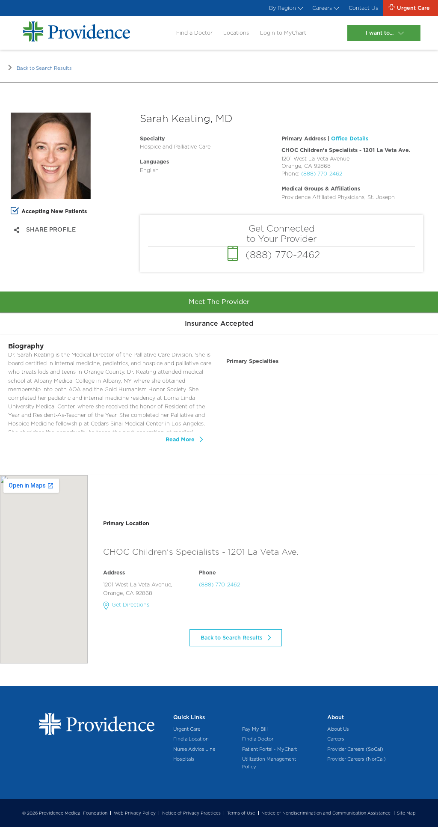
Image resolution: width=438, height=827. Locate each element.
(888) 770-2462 (321, 173)
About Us (338, 729)
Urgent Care (186, 729)
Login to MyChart (283, 33)
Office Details (349, 138)
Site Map (406, 812)
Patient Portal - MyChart (269, 749)
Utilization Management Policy (269, 763)
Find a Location (191, 739)
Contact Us (363, 8)
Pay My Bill (255, 729)
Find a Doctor (194, 33)
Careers (322, 8)
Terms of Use (241, 812)
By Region (282, 8)
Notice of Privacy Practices (191, 812)
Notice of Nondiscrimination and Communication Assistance (326, 812)
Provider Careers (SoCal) (355, 749)
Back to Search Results (44, 68)
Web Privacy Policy (135, 812)
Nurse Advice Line (194, 749)
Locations (236, 33)
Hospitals (184, 759)
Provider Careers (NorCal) (356, 759)
